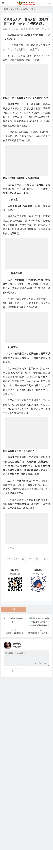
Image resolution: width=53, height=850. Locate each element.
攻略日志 (25, 9)
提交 (13, 671)
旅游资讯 (14, 9)
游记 (14, 609)
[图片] (45, 663)
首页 (6, 9)
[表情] (39, 663)
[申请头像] (46, 644)
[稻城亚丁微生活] (26, 3)
